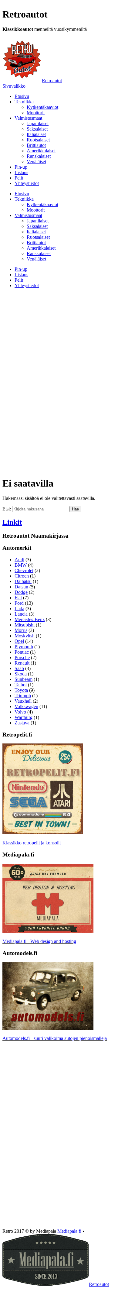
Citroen (22, 575)
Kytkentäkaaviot (42, 107)
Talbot (21, 684)
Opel (19, 641)
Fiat (18, 597)
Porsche (22, 657)
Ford (19, 603)
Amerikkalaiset (41, 150)
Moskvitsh (25, 635)
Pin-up (21, 167)
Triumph (23, 695)
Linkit (12, 522)
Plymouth (24, 646)
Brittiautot (36, 145)
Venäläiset (36, 161)
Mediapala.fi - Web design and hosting (39, 941)
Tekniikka (24, 101)
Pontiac (22, 652)
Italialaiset (36, 134)
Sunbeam (23, 679)
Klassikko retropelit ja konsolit (31, 842)
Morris (21, 630)
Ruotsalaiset (38, 139)
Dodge (21, 592)
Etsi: (6, 508)
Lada (19, 608)
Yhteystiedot (27, 183)
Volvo (20, 711)
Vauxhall (23, 701)
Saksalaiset (37, 128)
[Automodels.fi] (47, 1028)
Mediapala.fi (69, 1231)
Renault (22, 662)
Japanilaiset (38, 123)
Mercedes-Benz (30, 619)
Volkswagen (26, 706)
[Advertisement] (62, 335)
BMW (21, 565)
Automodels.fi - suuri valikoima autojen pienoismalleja (54, 1038)
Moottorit (36, 112)
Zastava (22, 722)
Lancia (21, 614)
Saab (19, 668)
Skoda (21, 673)
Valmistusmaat (28, 118)
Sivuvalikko (13, 86)
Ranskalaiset (39, 156)
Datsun (21, 586)
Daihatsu (23, 581)
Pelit (19, 177)
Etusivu (22, 96)
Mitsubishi (25, 624)
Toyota (21, 690)
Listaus (21, 172)
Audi (19, 559)
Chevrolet (24, 570)
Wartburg (23, 717)
